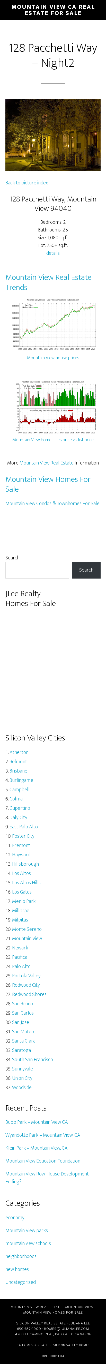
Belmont (18, 761)
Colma (16, 799)
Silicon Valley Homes (72, 1345)
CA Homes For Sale (32, 1345)
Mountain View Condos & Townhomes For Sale (52, 503)
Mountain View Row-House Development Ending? (47, 1178)
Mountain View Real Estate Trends (48, 282)
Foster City (23, 836)
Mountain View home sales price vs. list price (53, 440)
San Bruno (22, 1003)
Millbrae (20, 910)
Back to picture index (26, 182)
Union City (22, 1078)
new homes (17, 1269)
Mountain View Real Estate (47, 463)
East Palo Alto (24, 826)
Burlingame (21, 780)
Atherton (19, 752)
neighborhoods (21, 1256)
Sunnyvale (22, 1069)
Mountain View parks (26, 1230)
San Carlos (23, 1013)
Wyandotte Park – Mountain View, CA (42, 1135)
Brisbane (18, 771)
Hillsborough (25, 864)
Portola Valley (26, 975)
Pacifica (19, 957)
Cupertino (20, 808)
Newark (20, 947)
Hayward (21, 854)
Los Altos (21, 873)
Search (12, 557)
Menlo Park (24, 901)
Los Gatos (22, 892)
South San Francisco (32, 1059)
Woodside (22, 1087)
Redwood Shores (29, 994)
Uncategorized (20, 1282)
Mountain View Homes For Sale (48, 484)
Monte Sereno (27, 929)
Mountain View (27, 938)
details (53, 253)
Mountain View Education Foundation (42, 1161)
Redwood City (26, 985)
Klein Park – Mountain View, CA (36, 1148)
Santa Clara (24, 1041)
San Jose (20, 1022)
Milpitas (20, 920)
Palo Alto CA (67, 1334)
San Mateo (23, 1031)
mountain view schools (28, 1243)
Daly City (18, 817)
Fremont (21, 845)
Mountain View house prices (53, 358)
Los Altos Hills (26, 882)
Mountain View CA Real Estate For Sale (53, 10)
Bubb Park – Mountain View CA (36, 1122)
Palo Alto (21, 966)
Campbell (20, 789)
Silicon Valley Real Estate (41, 1323)
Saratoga (21, 1050)
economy (14, 1217)
